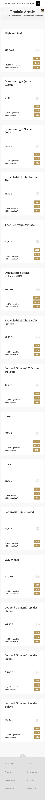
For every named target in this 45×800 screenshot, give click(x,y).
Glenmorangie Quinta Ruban (19, 83)
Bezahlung (9, 763)
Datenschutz (32, 772)
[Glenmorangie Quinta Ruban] (22, 98)
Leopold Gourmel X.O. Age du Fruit (22, 370)
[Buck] (22, 481)
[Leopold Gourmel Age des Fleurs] (22, 624)
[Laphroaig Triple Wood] (22, 528)
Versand (8, 772)
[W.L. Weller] (22, 576)
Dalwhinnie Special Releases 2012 (17, 274)
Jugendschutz (10, 780)
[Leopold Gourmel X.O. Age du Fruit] (22, 385)
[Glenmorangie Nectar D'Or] (22, 146)
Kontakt (30, 780)
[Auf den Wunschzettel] (38, 50)
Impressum (9, 788)
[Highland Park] (22, 50)
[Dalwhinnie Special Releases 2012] (22, 289)
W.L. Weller (12, 559)
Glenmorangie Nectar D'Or (18, 131)
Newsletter (31, 788)
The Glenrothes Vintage (20, 225)
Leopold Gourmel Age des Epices (21, 705)
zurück (3, 11)
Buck (8, 464)
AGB (29, 763)
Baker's (9, 416)
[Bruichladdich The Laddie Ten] (22, 193)
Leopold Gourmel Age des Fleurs (21, 609)
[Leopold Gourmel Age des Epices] (22, 720)
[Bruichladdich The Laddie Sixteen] (22, 337)
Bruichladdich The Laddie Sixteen (21, 322)
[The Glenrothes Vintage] (22, 241)
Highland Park (14, 33)
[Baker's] (22, 433)
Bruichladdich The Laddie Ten (21, 179)
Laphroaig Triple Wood (19, 512)
